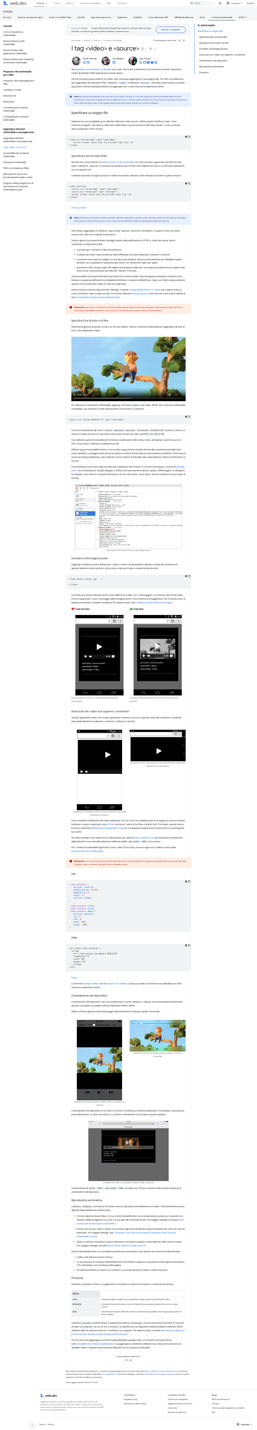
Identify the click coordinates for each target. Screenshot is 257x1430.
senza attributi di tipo (109, 297)
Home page (76, 40)
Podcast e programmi (177, 1412)
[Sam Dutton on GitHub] (144, 63)
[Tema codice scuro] (186, 136)
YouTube (215, 1403)
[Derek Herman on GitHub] (87, 63)
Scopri (57, 3)
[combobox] (202, 3)
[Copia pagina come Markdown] (151, 49)
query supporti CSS (144, 837)
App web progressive (101, 17)
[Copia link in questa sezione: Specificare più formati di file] (109, 156)
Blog (109, 3)
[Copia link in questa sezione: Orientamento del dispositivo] (109, 995)
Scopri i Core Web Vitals (60, 17)
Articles (8, 11)
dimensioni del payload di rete (108, 828)
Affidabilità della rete (183, 17)
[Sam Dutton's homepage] (155, 63)
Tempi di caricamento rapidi (30, 17)
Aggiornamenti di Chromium (180, 1403)
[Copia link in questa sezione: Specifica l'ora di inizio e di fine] (110, 320)
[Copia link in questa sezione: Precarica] (85, 1278)
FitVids (110, 824)
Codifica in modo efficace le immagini (154, 602)
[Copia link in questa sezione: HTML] (79, 937)
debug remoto (140, 293)
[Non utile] (184, 40)
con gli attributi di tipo (86, 297)
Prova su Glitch (78, 207)
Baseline (69, 3)
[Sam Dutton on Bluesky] (152, 63)
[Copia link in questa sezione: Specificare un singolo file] (110, 113)
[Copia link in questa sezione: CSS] (77, 874)
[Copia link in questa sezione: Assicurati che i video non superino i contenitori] (131, 711)
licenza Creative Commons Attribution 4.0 (161, 1371)
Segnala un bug (130, 1399)
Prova (74, 977)
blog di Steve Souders (117, 1334)
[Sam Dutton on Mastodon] (148, 63)
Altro (241, 17)
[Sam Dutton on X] (140, 63)
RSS (213, 1412)
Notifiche (137, 17)
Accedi (250, 3)
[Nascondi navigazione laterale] (32, 1425)
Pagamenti (122, 17)
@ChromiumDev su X (221, 1399)
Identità (81, 17)
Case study (121, 3)
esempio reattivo (91, 983)
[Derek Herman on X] (84, 63)
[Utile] (180, 40)
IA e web (7, 17)
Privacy (51, 1424)
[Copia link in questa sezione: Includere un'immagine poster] (110, 558)
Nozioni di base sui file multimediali (117, 162)
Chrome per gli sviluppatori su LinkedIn (228, 1408)
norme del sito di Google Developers (159, 1374)
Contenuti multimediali (221, 17)
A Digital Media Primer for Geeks (145, 290)
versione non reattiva (116, 983)
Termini (42, 1424)
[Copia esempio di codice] (189, 136)
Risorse (40, 3)
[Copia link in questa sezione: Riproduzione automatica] (104, 1200)
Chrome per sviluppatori (178, 1399)
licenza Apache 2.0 (109, 1374)
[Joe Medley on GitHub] (113, 63)
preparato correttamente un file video (93, 69)
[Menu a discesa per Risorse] (47, 3)
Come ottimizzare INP (158, 17)
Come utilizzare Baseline (90, 3)
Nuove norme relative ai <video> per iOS (126, 1245)
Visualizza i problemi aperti (135, 1403)
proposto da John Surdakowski (86, 851)
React (202, 17)
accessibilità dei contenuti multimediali (93, 1344)
